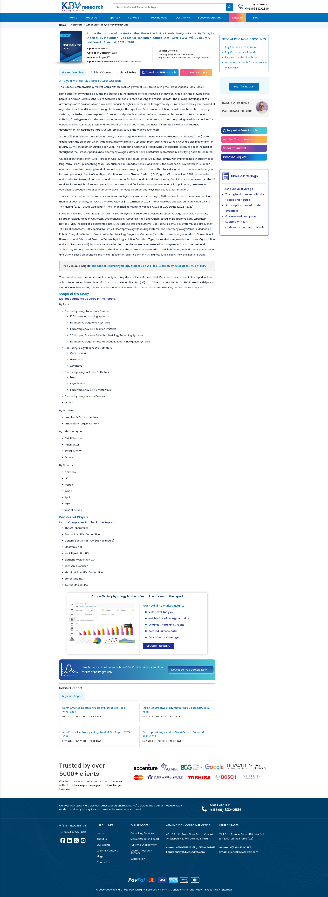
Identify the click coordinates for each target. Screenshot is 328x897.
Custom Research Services (141, 851)
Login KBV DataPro (107, 850)
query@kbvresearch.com (190, 852)
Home (73, 17)
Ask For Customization (238, 139)
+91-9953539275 (69, 832)
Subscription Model (210, 17)
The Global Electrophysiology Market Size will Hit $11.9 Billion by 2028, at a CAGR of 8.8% (149, 266)
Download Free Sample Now (189, 669)
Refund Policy (194, 889)
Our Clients (183, 17)
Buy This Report (244, 86)
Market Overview (73, 72)
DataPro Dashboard (196, 72)
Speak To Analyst (234, 148)
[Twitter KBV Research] (76, 840)
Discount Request (235, 157)
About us (102, 839)
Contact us (103, 862)
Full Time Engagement (144, 845)
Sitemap (227, 889)
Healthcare (76, 24)
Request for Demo (158, 646)
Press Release (159, 17)
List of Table (128, 72)
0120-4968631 (207, 847)
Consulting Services (142, 833)
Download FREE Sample (160, 72)
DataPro (237, 17)
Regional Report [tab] (72, 696)
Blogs (100, 856)
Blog (255, 17)
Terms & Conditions (172, 889)
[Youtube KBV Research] (83, 840)
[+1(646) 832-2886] (242, 7)
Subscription (138, 859)
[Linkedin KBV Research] (69, 840)
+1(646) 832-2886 (257, 9)
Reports (113, 17)
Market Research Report (145, 839)
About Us (91, 17)
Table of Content (102, 72)
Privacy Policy (212, 889)
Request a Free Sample (242, 130)
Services (134, 17)
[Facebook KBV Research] (62, 840)
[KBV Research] (82, 7)
